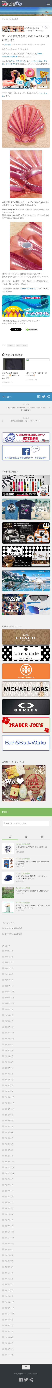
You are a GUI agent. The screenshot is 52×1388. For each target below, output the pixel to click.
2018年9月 (9, 1115)
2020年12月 (9, 992)
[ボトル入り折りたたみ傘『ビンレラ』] (26, 495)
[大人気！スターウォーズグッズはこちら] (26, 543)
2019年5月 (9, 1068)
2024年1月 (9, 951)
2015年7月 (9, 1331)
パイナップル (37, 61)
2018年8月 (9, 1120)
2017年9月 (9, 1179)
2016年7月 (9, 1261)
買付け (24, 345)
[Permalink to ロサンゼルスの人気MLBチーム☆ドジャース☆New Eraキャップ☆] (8, 878)
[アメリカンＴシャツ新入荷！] (26, 519)
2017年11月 (9, 1167)
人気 (18, 345)
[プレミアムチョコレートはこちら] (26, 567)
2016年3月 (9, 1284)
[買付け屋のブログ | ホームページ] (15, 3)
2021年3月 (9, 974)
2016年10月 (9, 1243)
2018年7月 (9, 1126)
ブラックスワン (12, 64)
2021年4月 (9, 968)
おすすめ (11, 345)
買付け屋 (7, 45)
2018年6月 (9, 1132)
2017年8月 (9, 1185)
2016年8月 (9, 1255)
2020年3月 (9, 1009)
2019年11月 (9, 1033)
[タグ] (42, 837)
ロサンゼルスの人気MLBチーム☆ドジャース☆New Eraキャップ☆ (32, 877)
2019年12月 (9, 1027)
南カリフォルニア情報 (23, 888)
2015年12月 (9, 1302)
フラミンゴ (20, 61)
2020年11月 (9, 997)
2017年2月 (9, 1220)
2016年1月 (9, 1296)
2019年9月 (9, 1044)
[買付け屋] (48, 396)
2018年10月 (9, 1109)
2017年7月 (9, 1191)
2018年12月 (9, 1097)
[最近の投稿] (10, 837)
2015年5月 (9, 1343)
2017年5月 (9, 1202)
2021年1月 (9, 986)
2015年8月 (9, 1325)
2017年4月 (9, 1208)
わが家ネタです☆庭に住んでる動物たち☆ (32, 890)
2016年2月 (9, 1290)
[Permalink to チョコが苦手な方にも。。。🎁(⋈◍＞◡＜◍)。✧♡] (14, 364)
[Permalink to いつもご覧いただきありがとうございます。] (8, 848)
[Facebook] (39, 396)
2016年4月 (9, 1279)
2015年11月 (9, 1308)
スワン (11, 61)
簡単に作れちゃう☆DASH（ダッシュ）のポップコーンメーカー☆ (33, 906)
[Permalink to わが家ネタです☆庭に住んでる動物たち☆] (8, 892)
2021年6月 (9, 956)
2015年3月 (9, 1355)
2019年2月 (9, 1085)
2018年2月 (9, 1150)
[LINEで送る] (32, 329)
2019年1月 (9, 1091)
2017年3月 (9, 1214)
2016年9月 (9, 1249)
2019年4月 (9, 1073)
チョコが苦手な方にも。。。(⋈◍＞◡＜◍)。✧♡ (11, 375)
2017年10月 (9, 1173)
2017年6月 (9, 1197)
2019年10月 (9, 1038)
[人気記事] (26, 837)
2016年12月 (9, 1232)
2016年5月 (9, 1273)
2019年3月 (9, 1079)
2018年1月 (9, 1156)
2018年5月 (9, 1138)
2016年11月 (9, 1238)
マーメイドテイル (28, 288)
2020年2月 (9, 1015)
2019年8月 (9, 1050)
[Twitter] (43, 396)
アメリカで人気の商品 (10, 19)
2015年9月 (9, 1319)
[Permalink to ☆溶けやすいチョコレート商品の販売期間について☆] (8, 863)
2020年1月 (9, 1021)
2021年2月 (9, 980)
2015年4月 (9, 1349)
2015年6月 (9, 1337)
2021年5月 (9, 962)
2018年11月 (9, 1103)
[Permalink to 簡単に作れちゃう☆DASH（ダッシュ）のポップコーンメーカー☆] (8, 907)
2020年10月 (9, 1003)
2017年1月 (9, 1226)
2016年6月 (9, 1267)
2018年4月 (9, 1144)
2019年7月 (9, 1056)
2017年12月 (9, 1161)
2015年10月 (9, 1314)
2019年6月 (9, 1062)
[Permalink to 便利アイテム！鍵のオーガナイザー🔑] (38, 364)
